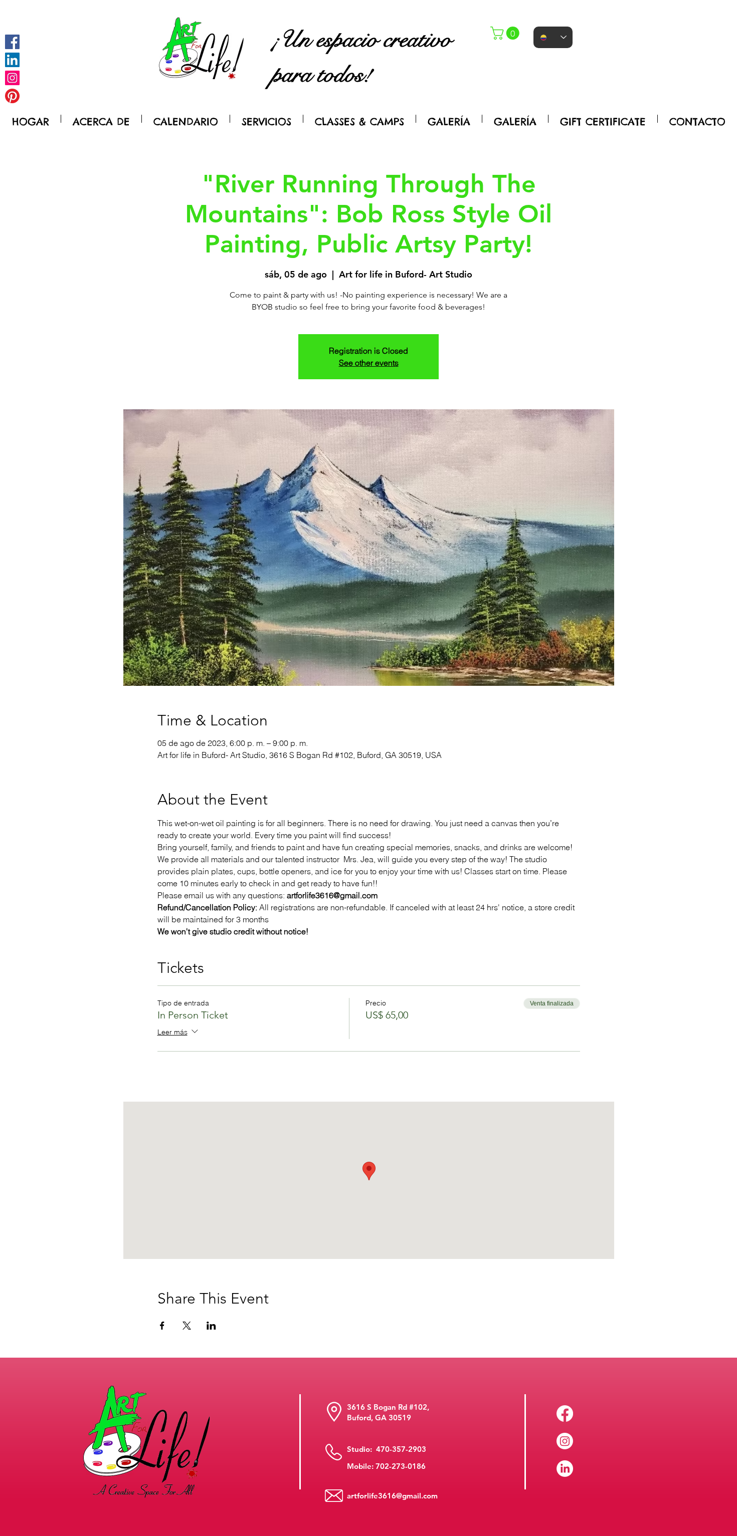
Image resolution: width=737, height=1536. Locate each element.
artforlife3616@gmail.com (392, 1495)
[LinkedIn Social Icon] (12, 60)
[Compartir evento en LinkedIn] (211, 1326)
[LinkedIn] (565, 1468)
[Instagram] (12, 78)
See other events (369, 363)
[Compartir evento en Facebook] (162, 1326)
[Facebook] (12, 42)
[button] (506, 33)
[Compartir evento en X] (187, 1326)
